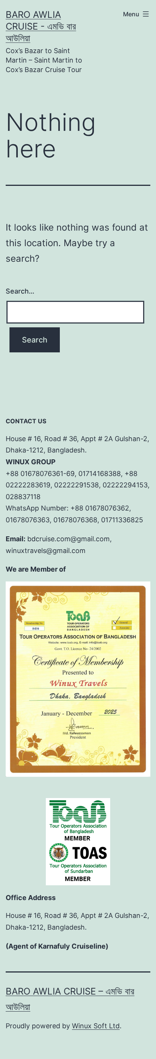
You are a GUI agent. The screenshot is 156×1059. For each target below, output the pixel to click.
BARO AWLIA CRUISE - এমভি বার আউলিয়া (41, 26)
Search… (20, 291)
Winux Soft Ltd (96, 1026)
